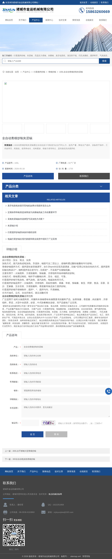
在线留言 (94, 2)
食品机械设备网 (55, 494)
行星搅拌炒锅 (39, 72)
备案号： (65, 556)
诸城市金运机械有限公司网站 (25, 2)
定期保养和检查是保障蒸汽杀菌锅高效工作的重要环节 (32, 212)
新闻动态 (46, 471)
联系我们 (104, 2)
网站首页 (9, 20)
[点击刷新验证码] (48, 423)
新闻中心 (49, 20)
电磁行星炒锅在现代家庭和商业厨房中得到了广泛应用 (32, 239)
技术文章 (63, 20)
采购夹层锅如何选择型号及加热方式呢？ (26, 219)
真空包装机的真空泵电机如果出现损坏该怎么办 (29, 205)
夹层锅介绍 (13, 225)
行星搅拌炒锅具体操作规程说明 (22, 232)
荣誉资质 (76, 20)
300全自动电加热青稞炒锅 (24, 459)
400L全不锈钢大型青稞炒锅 (24, 451)
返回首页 (83, 2)
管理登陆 (86, 556)
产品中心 (36, 20)
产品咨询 (28, 176)
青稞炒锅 (52, 72)
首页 (17, 72)
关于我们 (22, 20)
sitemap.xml (75, 556)
